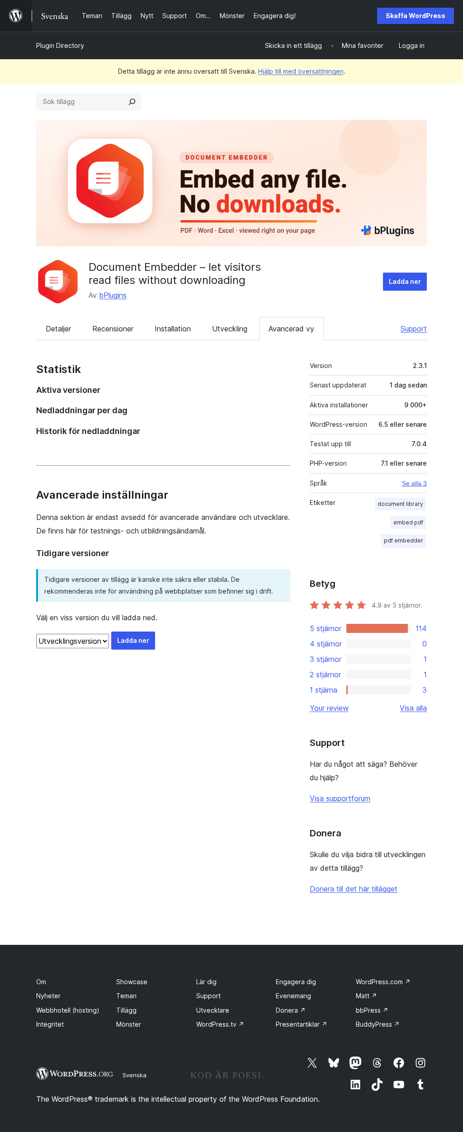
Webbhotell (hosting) (67, 1010)
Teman (126, 996)
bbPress (372, 1010)
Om (41, 982)
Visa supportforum (340, 798)
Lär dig (206, 982)
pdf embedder (403, 540)
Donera (291, 1010)
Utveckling (229, 328)
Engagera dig (296, 982)
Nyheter (48, 996)
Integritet (50, 1024)
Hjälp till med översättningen (301, 71)
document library (400, 503)
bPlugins (113, 295)
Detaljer (58, 328)
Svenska (134, 1075)
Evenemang (293, 996)
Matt (366, 996)
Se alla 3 (414, 483)
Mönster (128, 1024)
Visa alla (413, 707)
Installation (173, 328)
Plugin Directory (60, 45)
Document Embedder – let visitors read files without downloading (175, 273)
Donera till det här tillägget (353, 888)
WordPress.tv (220, 1024)
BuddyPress (378, 1024)
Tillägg (126, 1010)
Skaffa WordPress (415, 15)
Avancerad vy (291, 328)
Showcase (131, 982)
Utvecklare (212, 1010)
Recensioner (112, 328)
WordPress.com (383, 982)
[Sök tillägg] (132, 102)
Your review (329, 707)
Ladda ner (405, 281)
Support (414, 328)
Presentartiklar (301, 1024)
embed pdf (408, 522)
